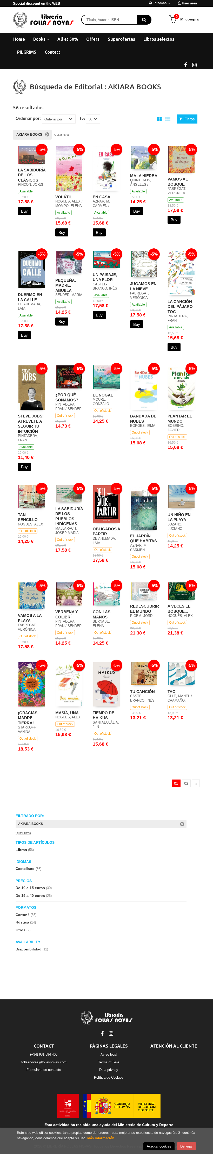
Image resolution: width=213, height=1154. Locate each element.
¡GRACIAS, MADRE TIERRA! (28, 718)
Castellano (28, 869)
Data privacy (108, 1070)
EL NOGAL (103, 395)
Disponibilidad (32, 949)
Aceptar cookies (159, 1146)
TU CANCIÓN (142, 691)
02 (186, 783)
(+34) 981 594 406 (43, 1054)
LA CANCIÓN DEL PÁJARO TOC (180, 306)
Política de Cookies (108, 1077)
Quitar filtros (62, 134)
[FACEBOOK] (185, 64)
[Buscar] (144, 20)
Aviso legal (109, 1054)
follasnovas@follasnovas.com (43, 1062)
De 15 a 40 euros (34, 895)
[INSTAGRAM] (194, 64)
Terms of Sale (108, 1062)
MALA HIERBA (143, 176)
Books (39, 39)
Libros (25, 850)
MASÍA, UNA (67, 713)
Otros (23, 930)
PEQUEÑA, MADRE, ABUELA (65, 285)
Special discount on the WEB (36, 3)
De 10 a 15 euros (34, 888)
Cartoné (26, 915)
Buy (24, 211)
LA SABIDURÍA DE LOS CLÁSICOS (31, 175)
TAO (172, 691)
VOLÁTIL (63, 197)
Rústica (26, 922)
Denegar (186, 1146)
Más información (100, 1138)
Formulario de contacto (43, 1070)
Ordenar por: (28, 119)
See (82, 118)
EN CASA (101, 197)
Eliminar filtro (47, 134)
